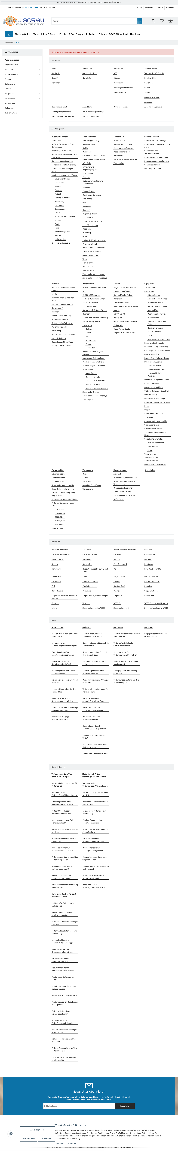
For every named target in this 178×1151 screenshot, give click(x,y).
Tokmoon (86, 603)
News (139, 8)
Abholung (135, 34)
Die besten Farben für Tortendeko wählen (91, 718)
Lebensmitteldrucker (156, 369)
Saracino (148, 586)
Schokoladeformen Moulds (155, 421)
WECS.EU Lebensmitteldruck (156, 603)
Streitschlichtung (89, 73)
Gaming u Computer (63, 198)
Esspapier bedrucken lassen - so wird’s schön (156, 635)
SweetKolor (149, 596)
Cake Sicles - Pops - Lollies (93, 156)
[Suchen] (139, 21)
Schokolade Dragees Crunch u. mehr (157, 145)
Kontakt (160, 8)
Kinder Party (87, 218)
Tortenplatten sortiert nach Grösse (63, 504)
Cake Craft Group (89, 554)
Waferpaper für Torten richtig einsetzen (125, 672)
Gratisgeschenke (120, 107)
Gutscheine (150, 470)
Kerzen (88, 333)
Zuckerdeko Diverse (90, 392)
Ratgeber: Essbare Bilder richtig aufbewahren (95, 644)
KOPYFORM (56, 576)
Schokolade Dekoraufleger (155, 140)
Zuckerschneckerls (121, 608)
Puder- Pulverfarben (121, 291)
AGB (115, 73)
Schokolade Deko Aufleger (93, 358)
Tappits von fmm (154, 332)
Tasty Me (55, 603)
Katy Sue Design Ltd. (152, 569)
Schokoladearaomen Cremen (156, 161)
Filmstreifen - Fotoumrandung (64, 165)
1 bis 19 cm (59, 509)
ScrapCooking (57, 591)
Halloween (59, 205)
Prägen (147, 410)
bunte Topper (91, 373)
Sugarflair (117, 596)
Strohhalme (91, 340)
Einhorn (58, 186)
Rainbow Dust (119, 586)
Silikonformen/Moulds (153, 429)
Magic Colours (119, 576)
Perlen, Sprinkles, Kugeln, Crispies (92, 353)
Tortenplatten (10, 98)
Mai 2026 (148, 627)
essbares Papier (154, 366)
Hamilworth (56, 569)
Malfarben (117, 299)
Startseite (149, 8)
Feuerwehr (87, 187)
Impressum (59, 1143)
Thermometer (150, 454)
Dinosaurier (59, 183)
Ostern (57, 213)
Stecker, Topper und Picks (93, 362)
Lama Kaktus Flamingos (92, 221)
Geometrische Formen (157, 314)
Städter (116, 591)
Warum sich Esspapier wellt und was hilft (65, 681)
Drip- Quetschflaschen (157, 443)
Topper (88, 344)
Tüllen (150, 450)
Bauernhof (86, 152)
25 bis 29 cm (60, 517)
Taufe (57, 224)
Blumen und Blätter (155, 303)
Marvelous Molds (151, 576)
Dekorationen (10, 84)
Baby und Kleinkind (90, 144)
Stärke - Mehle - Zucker (61, 346)
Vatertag (58, 235)
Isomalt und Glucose (60, 319)
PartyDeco (56, 581)
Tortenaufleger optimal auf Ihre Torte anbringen (126, 681)
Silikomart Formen (151, 425)
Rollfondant (118, 156)
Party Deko (87, 325)
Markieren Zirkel (150, 395)
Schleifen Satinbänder (91, 485)
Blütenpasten (119, 140)
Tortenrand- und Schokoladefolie (151, 459)
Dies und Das (153, 310)
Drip (84, 291)
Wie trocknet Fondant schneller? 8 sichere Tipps (93, 699)
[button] (153, 21)
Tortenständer (57, 528)
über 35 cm (59, 525)
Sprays (116, 310)
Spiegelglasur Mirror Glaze (62, 342)
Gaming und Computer (91, 195)
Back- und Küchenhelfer (154, 343)
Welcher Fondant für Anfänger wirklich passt (125, 662)
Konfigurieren (29, 1138)
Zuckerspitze (118, 163)
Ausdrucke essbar (12, 60)
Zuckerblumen (11, 113)
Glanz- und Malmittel (122, 492)
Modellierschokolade (122, 152)
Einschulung (87, 173)
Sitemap (116, 78)
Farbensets (118, 325)
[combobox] (94, 21)
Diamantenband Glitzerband (94, 287)
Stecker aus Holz (93, 377)
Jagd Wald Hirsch (89, 214)
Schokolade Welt (12, 74)
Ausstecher (149, 291)
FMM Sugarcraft (120, 564)
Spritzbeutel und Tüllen (153, 439)
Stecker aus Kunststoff (95, 381)
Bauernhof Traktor (62, 179)
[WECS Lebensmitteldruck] (23, 21)
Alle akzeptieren (37, 1130)
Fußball (58, 194)
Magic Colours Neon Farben (124, 287)
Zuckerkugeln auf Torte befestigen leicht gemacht (62, 653)
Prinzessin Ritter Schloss (65, 216)
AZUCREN (86, 550)
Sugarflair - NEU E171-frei (123, 333)
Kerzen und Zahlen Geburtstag (95, 318)
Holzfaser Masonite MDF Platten (65, 499)
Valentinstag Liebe (62, 232)
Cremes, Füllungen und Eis (62, 304)
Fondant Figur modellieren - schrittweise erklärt (93, 672)
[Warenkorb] (170, 21)
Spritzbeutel (153, 446)
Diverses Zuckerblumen (123, 488)
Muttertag (86, 233)
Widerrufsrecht (119, 92)
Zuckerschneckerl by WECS (93, 608)
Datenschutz (72, 1143)
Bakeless (148, 550)
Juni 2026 (118, 627)
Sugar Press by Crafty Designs (95, 596)
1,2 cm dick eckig (58, 474)
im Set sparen (153, 318)
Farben (92, 34)
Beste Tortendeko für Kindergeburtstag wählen (92, 709)
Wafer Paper (118, 499)
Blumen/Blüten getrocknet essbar (63, 299)
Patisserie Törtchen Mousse (93, 240)
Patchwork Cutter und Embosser (157, 322)
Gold (84, 202)
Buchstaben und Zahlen (157, 306)
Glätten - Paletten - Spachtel (156, 391)
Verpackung (10, 103)
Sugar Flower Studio (90, 255)
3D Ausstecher (154, 295)
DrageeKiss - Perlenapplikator (156, 358)
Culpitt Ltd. (86, 559)
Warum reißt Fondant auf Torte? (95, 754)
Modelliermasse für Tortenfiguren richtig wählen (125, 653)
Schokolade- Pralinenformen (156, 157)
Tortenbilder (57, 140)
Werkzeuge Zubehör (152, 169)
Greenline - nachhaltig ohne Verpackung (63, 494)
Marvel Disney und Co (91, 321)
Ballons (89, 329)
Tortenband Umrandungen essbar (62, 170)
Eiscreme (86, 177)
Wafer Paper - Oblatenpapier (125, 159)
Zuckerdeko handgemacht (93, 274)
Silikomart (86, 591)
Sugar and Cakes (151, 591)
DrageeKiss (87, 564)
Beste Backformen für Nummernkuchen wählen (62, 699)
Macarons (86, 229)
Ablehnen (46, 1138)
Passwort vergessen (90, 116)
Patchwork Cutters (90, 581)
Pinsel (146, 406)
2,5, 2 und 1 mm (58, 481)
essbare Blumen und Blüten (93, 299)
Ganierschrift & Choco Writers (94, 310)
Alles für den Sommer (153, 107)
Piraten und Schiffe (90, 244)
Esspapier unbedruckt (61, 243)
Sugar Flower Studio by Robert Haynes (64, 597)
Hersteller (170, 8)
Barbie (85, 148)
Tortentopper (87, 369)
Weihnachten (60, 239)
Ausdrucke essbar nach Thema (64, 175)
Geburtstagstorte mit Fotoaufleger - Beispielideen (94, 727)
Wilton (54, 608)
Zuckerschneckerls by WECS (156, 608)
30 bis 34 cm (60, 521)
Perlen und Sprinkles (60, 327)
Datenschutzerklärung (90, 1097)
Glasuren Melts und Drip (61, 316)
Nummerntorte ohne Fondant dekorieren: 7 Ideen (94, 653)
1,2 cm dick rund (58, 478)
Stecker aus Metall (93, 384)
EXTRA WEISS (119, 314)
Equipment (81, 34)
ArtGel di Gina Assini (60, 550)
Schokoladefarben (152, 165)
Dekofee (147, 559)
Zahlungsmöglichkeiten (61, 112)
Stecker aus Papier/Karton (97, 388)
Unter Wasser (88, 267)
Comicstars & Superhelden (93, 159)
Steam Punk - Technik (91, 251)
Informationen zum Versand (63, 116)
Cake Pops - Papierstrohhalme (157, 350)
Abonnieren (125, 1106)
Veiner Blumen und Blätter (124, 495)
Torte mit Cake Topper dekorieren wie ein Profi (61, 662)
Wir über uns (87, 68)
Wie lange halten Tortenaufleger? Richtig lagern (64, 644)
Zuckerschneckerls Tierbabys (94, 278)
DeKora (55, 564)
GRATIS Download (118, 34)
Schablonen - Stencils (153, 414)
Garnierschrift (57, 308)
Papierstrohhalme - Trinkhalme (157, 402)
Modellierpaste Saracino (123, 148)
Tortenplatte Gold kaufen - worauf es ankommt (124, 644)
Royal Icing (56, 331)
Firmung (58, 190)
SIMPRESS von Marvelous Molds (155, 433)
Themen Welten (23, 34)
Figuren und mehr (89, 306)
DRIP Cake (86, 163)
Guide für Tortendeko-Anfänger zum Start (95, 681)
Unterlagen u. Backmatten (155, 464)
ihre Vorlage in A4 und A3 (62, 151)
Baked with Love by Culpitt (124, 550)
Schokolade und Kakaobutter (64, 334)
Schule (58, 220)
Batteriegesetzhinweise (123, 88)
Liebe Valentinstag (90, 225)
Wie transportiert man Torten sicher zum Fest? (63, 672)
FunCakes (148, 564)
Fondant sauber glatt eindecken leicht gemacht (126, 635)
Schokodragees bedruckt (62, 161)
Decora (116, 559)
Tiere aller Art (87, 263)
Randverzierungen (155, 328)
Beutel (85, 474)
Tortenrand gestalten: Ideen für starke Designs (95, 690)
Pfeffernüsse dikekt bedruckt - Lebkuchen (64, 155)
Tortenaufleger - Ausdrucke (93, 366)
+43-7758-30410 (31, 8)
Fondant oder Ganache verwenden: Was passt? (92, 635)
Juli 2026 (86, 627)
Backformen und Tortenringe (156, 347)
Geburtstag (59, 201)
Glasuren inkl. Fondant (122, 144)
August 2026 (57, 627)
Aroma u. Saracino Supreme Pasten (63, 288)
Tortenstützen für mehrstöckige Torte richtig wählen (65, 709)
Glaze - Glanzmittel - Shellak (125, 321)
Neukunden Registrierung (92, 112)
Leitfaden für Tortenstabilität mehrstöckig (94, 662)
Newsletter (87, 78)
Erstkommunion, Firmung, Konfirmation (92, 182)
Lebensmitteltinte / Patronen (155, 374)
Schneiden (148, 417)
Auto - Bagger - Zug (90, 140)
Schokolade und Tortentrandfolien (151, 152)
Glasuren (55, 312)
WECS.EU (117, 603)
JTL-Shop (100, 1147)
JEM (115, 569)
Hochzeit (86, 210)
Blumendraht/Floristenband (125, 478)
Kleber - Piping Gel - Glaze (62, 323)
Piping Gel (117, 318)
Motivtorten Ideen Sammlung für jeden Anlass (94, 745)
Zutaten (103, 34)
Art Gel (54, 294)
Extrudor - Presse (151, 383)
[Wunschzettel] (161, 21)
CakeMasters (149, 554)
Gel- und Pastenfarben (122, 295)
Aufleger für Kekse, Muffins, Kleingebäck (63, 145)
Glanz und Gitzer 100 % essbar (125, 306)
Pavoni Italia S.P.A (151, 581)
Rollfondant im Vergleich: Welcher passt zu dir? (62, 718)
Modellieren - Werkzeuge (154, 398)
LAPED (85, 576)
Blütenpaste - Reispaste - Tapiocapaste (124, 482)
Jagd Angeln (60, 209)
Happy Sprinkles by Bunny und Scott (95, 570)
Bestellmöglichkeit (59, 107)
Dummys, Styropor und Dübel (156, 380)
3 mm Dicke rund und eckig (63, 485)
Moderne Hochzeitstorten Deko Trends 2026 (65, 690)
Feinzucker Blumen (90, 303)
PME (53, 586)
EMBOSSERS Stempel (91, 295)
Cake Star (117, 554)
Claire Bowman (58, 559)
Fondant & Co (66, 34)
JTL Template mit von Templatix (120, 1147)
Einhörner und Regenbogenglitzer (90, 168)
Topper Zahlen (91, 348)
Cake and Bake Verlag (60, 554)
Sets (87, 336)
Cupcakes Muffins (151, 354)
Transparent (87, 489)
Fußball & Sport (88, 191)
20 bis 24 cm (60, 513)
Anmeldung (87, 107)
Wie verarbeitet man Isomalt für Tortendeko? (64, 635)
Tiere (57, 228)
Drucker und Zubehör (153, 362)
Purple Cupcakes (89, 586)
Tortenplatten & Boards (45, 34)
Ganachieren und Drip (153, 387)
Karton (85, 478)
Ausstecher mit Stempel (157, 299)
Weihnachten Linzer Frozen (159, 339)
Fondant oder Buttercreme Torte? (93, 736)
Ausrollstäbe (149, 287)
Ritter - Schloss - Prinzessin (94, 248)
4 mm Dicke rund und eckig (63, 489)
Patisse (116, 581)
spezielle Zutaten (59, 338)
